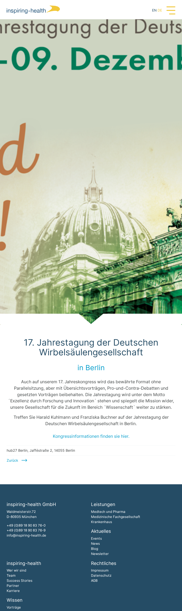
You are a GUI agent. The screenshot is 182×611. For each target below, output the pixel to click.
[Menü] (170, 10)
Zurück (12, 460)
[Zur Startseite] (33, 10)
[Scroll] (91, 319)
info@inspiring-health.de (26, 535)
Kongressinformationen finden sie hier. (91, 436)
